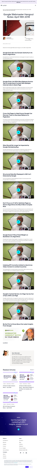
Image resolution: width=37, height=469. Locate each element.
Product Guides (22, 448)
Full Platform (5, 440)
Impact (4, 448)
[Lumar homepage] (4, 5)
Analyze (4, 444)
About (4, 454)
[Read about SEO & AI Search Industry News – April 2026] (10, 397)
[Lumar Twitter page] (20, 452)
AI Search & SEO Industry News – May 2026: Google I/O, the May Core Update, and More (26, 388)
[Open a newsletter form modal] (18, 429)
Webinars (21, 446)
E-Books (21, 444)
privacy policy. (15, 462)
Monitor (4, 442)
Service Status (6, 450)
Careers (4, 456)
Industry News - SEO (25, 9)
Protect (4, 446)
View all (31, 369)
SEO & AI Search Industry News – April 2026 (9, 407)
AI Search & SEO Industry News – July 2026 (9, 386)
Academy (21, 440)
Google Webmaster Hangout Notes (29, 39)
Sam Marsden (9, 37)
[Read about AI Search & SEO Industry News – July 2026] (10, 377)
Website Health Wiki (23, 450)
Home (4, 9)
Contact (4, 457)
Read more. (18, 2)
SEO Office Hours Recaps (28, 40)
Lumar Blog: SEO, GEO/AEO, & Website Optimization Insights (13, 9)
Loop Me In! (5, 342)
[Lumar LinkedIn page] (26, 452)
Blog (20, 442)
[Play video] (18, 68)
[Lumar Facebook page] (23, 452)
